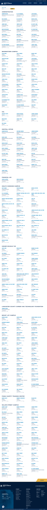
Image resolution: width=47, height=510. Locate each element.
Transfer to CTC (18, 499)
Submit (12, 8)
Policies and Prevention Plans (28, 505)
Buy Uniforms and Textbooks (18, 494)
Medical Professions (38, 496)
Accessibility (28, 492)
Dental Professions (38, 492)
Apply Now (42, 480)
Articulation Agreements (17, 498)
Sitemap (44, 509)
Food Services (18, 496)
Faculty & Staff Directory (28, 494)
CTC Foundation (28, 497)
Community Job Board (29, 501)
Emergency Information (27, 491)
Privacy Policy (41, 509)
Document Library (18, 493)
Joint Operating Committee (28, 496)
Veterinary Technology (42, 494)
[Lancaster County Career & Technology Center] (6, 3)
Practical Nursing (42, 491)
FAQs (27, 508)
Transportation (43, 492)
